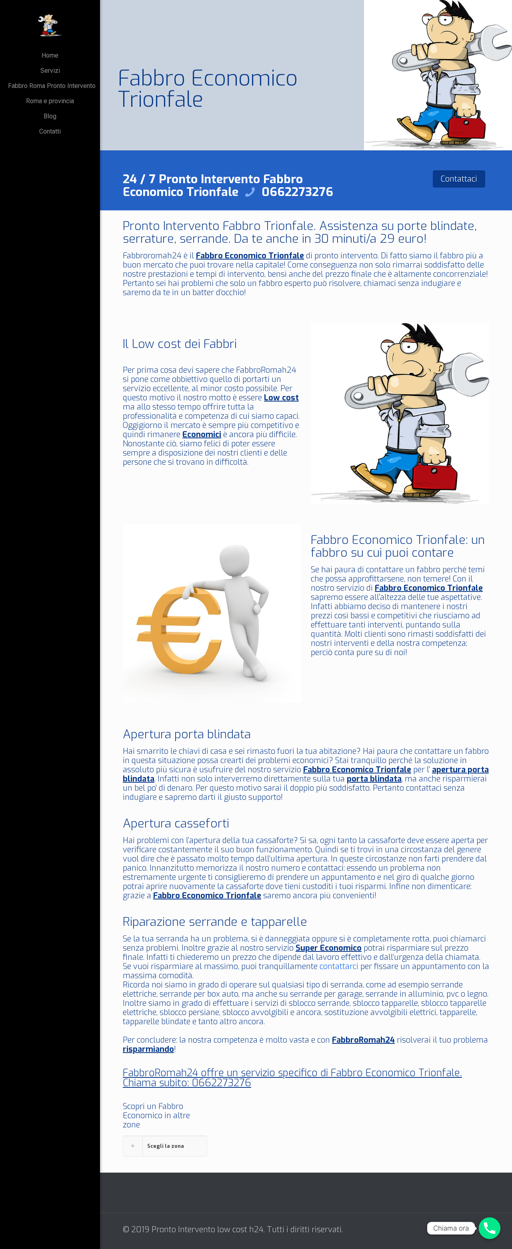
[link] (165, 1146)
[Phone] (489, 1228)
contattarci (339, 966)
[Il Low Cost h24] (50, 24)
